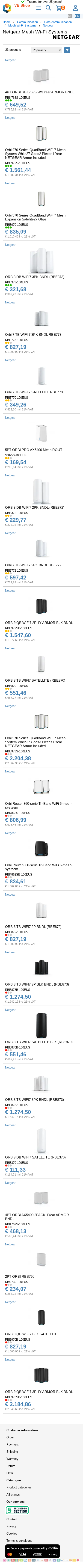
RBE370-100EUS (16, 1162)
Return (10, 1466)
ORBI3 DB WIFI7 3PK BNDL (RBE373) (34, 277)
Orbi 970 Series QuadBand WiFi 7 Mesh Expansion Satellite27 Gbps (35, 217)
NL (70, 16)
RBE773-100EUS (16, 340)
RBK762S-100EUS (17, 1224)
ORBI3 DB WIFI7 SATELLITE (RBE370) (35, 1157)
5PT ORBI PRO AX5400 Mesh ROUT (33, 450)
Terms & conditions (19, 1540)
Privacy (11, 1526)
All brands (13, 1494)
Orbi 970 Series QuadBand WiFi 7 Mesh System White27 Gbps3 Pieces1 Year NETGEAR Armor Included (35, 742)
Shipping (12, 1451)
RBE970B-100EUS (17, 1339)
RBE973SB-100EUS (18, 1397)
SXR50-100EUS (16, 455)
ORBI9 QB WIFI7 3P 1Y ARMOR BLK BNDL (39, 1392)
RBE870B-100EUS (17, 1047)
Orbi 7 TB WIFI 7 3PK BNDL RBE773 (33, 334)
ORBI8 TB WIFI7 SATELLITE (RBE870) (35, 680)
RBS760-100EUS (16, 1282)
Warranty (12, 1459)
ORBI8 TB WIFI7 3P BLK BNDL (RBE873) (37, 984)
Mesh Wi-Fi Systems (22, 25)
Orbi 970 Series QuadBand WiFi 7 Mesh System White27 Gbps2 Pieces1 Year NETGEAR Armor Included (35, 154)
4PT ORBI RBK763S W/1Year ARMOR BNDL (39, 92)
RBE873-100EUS (16, 1105)
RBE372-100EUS (16, 513)
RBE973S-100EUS (17, 751)
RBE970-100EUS (16, 224)
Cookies (11, 1533)
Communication (27, 22)
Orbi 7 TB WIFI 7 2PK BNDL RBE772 (33, 565)
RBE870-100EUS (16, 686)
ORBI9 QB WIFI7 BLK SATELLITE (31, 1334)
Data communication (58, 22)
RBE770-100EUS (16, 397)
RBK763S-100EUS (17, 97)
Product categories (19, 1487)
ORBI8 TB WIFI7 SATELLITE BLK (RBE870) (39, 1042)
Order (10, 1437)
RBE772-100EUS (16, 570)
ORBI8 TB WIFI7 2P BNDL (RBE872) (33, 927)
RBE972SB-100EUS (18, 628)
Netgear (48, 25)
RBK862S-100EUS (17, 813)
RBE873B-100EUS (17, 990)
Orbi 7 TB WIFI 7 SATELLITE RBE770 (34, 392)
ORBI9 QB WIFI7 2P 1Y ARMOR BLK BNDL (39, 623)
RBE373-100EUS (16, 282)
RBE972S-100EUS (17, 163)
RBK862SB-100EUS (18, 874)
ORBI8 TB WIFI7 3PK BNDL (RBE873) (34, 1100)
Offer (9, 1473)
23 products (13, 49)
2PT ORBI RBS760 (19, 1276)
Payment (12, 1444)
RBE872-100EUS (16, 932)
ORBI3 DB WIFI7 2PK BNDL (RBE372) (34, 507)
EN (77, 16)
